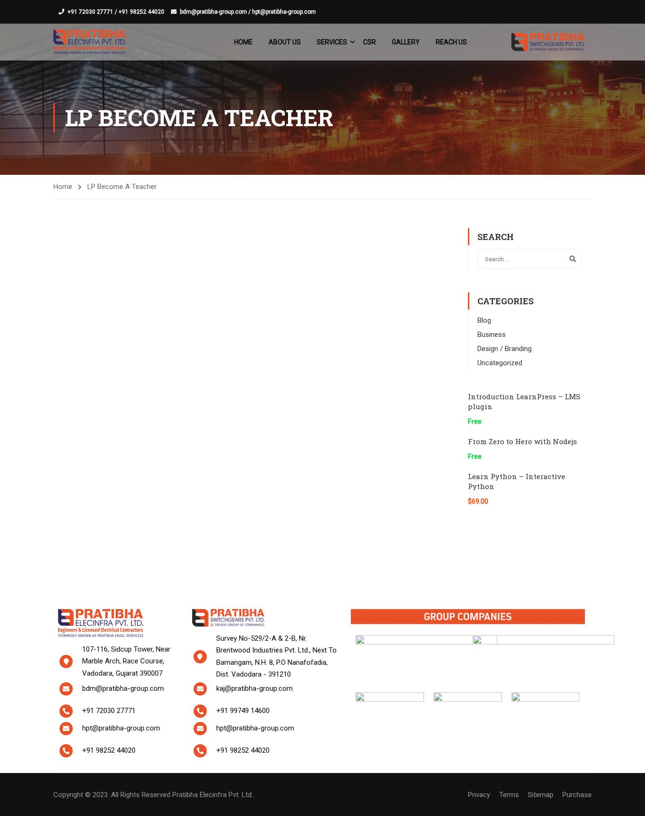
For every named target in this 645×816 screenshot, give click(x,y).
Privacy (479, 794)
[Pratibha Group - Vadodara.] (89, 42)
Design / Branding (504, 348)
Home (62, 186)
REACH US (451, 42)
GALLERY (406, 42)
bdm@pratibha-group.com (123, 688)
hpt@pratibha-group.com (121, 728)
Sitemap (540, 794)
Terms (509, 794)
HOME (243, 42)
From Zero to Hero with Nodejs (522, 441)
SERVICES (332, 42)
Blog (484, 320)
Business (491, 334)
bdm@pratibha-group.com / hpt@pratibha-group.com (248, 12)
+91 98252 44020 (109, 750)
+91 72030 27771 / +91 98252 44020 (116, 12)
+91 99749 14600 (243, 710)
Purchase (577, 794)
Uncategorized (499, 363)
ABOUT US (285, 42)
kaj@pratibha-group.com (254, 688)
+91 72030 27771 (109, 710)
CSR (369, 42)
